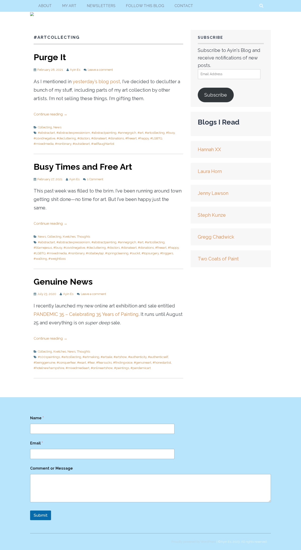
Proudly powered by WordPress (193, 541)
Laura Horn (210, 171)
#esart (81, 362)
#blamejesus (43, 247)
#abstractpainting (103, 132)
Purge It (50, 57)
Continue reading (50, 114)
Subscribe (215, 95)
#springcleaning (116, 253)
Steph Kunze (212, 215)
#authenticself (158, 357)
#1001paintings (49, 357)
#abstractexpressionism (73, 132)
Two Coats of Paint (218, 259)
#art (140, 132)
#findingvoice (122, 362)
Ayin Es (75, 69)
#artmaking (91, 357)
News (57, 127)
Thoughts (83, 236)
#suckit (135, 253)
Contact (183, 6)
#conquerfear (66, 362)
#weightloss (57, 258)
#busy (170, 132)
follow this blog (145, 6)
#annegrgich (127, 132)
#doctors (83, 138)
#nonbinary (63, 143)
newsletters (101, 6)
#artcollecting (155, 132)
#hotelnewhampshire (49, 368)
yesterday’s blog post (96, 81)
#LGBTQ (156, 138)
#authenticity (137, 357)
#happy (143, 138)
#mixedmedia (44, 143)
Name (37, 418)
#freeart (131, 138)
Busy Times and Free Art (83, 167)
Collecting (45, 127)
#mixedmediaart (77, 368)
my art (69, 6)
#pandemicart (141, 368)
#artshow (120, 357)
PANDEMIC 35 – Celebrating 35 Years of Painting (86, 314)
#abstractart (46, 132)
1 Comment (95, 179)
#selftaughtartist (102, 143)
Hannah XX (209, 149)
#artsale (106, 357)
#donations (116, 138)
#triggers (166, 253)
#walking (40, 258)
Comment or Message (51, 468)
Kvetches (69, 236)
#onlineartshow (102, 368)
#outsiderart (81, 143)
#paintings (121, 368)
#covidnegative (44, 138)
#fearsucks (104, 362)
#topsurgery (150, 253)
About (45, 6)
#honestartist (162, 362)
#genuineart (142, 362)
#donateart (99, 138)
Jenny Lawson (213, 193)
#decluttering (66, 138)
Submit (41, 515)
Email (36, 443)
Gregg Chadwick (216, 237)
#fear (91, 362)
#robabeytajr (95, 253)
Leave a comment (100, 69)
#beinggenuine (44, 362)
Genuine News (63, 282)
